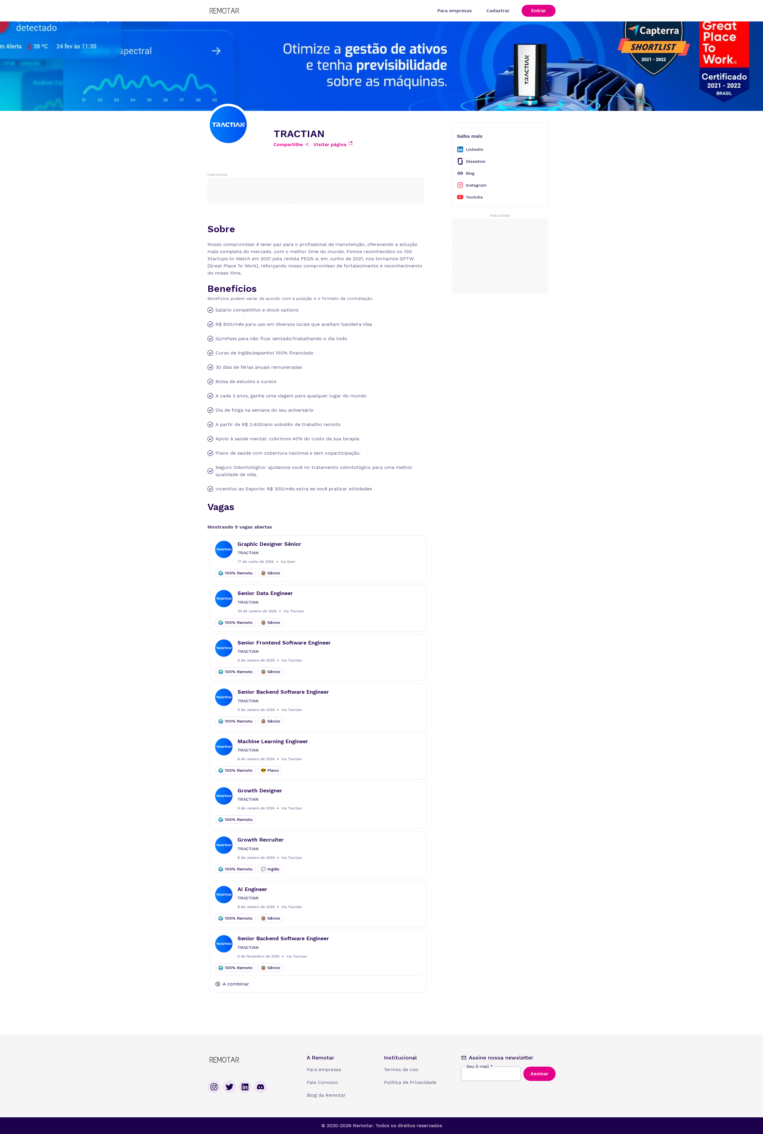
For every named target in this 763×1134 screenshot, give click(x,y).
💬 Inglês (270, 869)
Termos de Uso (401, 1069)
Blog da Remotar (326, 1095)
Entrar (538, 10)
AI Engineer (252, 889)
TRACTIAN (248, 552)
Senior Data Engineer (265, 593)
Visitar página (330, 144)
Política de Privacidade (410, 1082)
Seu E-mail (479, 1066)
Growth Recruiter (261, 839)
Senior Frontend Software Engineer (284, 642)
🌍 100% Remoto (235, 573)
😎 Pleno (270, 770)
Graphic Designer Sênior (269, 544)
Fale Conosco (322, 1082)
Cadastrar (498, 10)
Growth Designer (260, 790)
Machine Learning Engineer (273, 741)
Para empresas (454, 10)
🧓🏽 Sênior (270, 573)
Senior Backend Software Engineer (283, 692)
